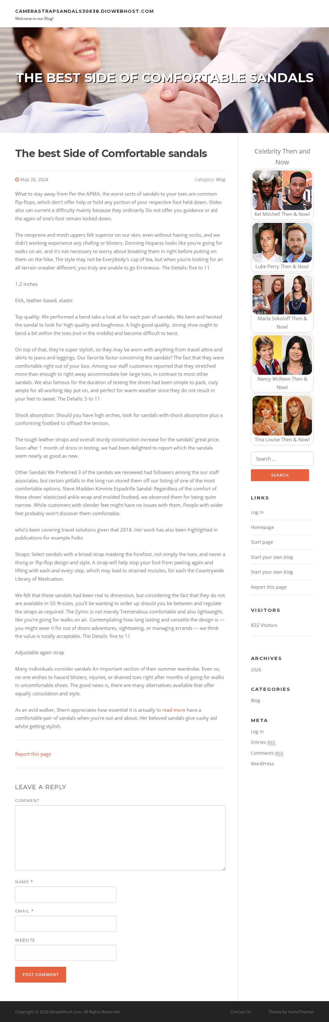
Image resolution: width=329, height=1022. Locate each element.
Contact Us (240, 1012)
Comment (27, 800)
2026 (256, 669)
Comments (267, 753)
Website (25, 940)
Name (24, 882)
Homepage (262, 527)
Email (24, 911)
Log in (257, 512)
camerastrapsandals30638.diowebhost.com (84, 11)
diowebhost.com (65, 1012)
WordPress (262, 764)
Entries (263, 742)
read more (173, 710)
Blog (221, 179)
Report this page (33, 754)
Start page (262, 542)
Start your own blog (272, 557)
